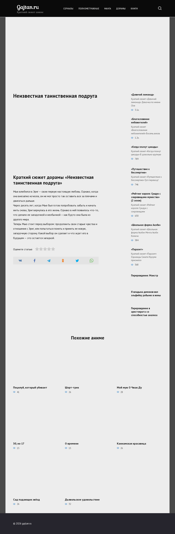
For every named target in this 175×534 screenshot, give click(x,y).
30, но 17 (18, 443)
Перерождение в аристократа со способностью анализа (144, 312)
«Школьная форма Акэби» (146, 225)
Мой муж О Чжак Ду (129, 387)
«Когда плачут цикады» (144, 146)
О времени (71, 443)
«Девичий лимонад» (142, 94)
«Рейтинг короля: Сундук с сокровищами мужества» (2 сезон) (146, 197)
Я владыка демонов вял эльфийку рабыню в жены (146, 293)
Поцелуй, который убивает (30, 387)
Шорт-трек (72, 387)
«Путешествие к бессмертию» (140, 170)
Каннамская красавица (131, 443)
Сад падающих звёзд (26, 499)
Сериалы (68, 8)
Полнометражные (88, 8)
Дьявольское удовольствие (82, 499)
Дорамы (121, 8)
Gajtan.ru (28, 7)
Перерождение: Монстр (144, 275)
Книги (134, 8)
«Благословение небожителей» (140, 120)
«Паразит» (137, 249)
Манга (107, 8)
